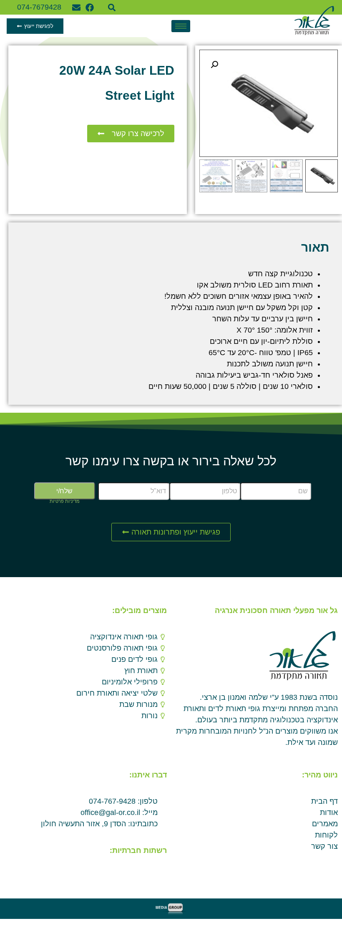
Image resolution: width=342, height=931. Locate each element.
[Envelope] (76, 7)
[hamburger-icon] (180, 26)
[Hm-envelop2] (146, 871)
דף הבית (324, 801)
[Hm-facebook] (160, 871)
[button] (111, 7)
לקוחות (326, 835)
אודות (329, 812)
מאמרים (325, 824)
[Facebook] (89, 7)
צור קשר (324, 846)
